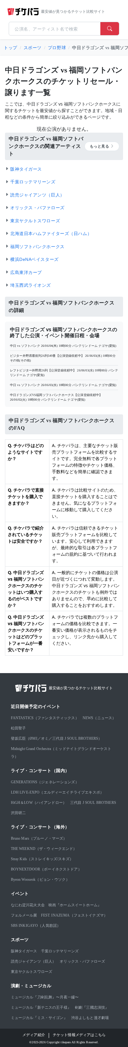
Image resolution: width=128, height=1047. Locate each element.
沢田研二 (18, 813)
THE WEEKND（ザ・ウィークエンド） (44, 849)
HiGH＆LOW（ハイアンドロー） (39, 802)
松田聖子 (18, 728)
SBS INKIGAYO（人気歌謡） (36, 925)
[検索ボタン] (109, 28)
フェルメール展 (24, 915)
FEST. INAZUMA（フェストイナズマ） (74, 915)
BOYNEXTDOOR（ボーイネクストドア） (46, 869)
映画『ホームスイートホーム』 (74, 905)
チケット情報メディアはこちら (79, 1035)
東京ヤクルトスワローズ (32, 971)
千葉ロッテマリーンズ (60, 951)
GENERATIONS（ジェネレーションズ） (45, 782)
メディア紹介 (33, 1035)
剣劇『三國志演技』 (92, 1007)
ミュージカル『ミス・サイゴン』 (39, 1018)
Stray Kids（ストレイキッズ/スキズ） (42, 859)
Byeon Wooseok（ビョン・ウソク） (40, 879)
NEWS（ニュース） (99, 718)
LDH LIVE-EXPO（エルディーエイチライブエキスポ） (57, 792)
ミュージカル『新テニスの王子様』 (41, 1007)
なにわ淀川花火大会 (28, 905)
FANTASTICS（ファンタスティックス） (45, 718)
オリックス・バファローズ (82, 961)
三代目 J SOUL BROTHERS (93, 802)
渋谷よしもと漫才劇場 (90, 1018)
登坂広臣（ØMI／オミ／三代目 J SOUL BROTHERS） (56, 738)
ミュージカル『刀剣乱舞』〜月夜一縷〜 (45, 997)
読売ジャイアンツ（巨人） (33, 961)
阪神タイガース (24, 951)
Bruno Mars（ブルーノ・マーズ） (39, 838)
